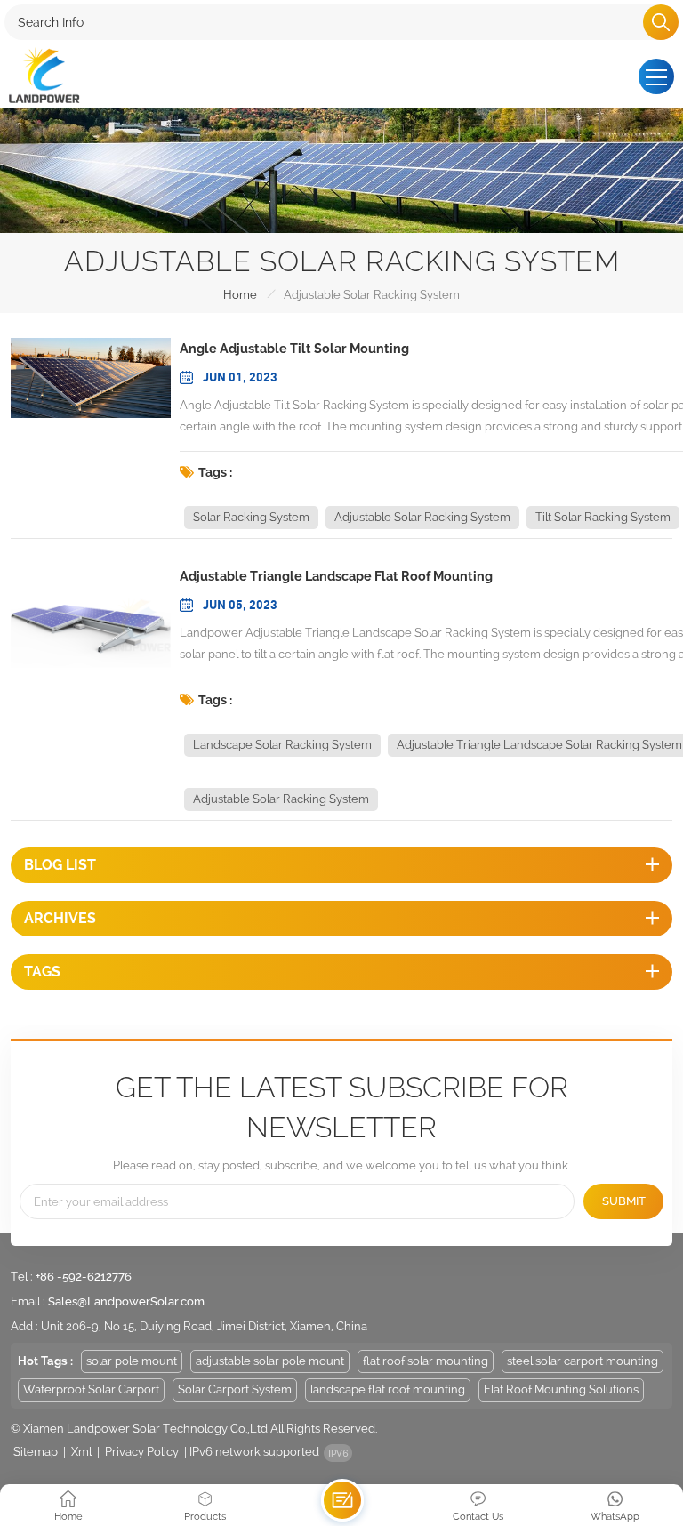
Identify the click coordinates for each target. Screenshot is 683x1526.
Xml (81, 1451)
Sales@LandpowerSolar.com (126, 1301)
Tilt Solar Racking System (603, 517)
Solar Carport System (235, 1389)
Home (240, 294)
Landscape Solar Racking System (282, 744)
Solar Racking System (251, 517)
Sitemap (35, 1451)
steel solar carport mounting (582, 1361)
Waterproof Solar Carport (91, 1389)
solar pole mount (131, 1361)
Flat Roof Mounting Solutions (561, 1389)
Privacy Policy (142, 1451)
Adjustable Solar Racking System (422, 517)
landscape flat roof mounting (387, 1389)
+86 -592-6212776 (84, 1276)
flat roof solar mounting (425, 1361)
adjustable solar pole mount (270, 1361)
